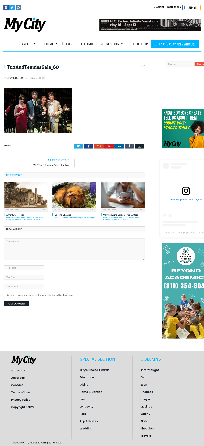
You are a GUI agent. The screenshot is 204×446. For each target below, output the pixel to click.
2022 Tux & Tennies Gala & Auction (51, 165)
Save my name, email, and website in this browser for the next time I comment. (40, 295)
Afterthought (149, 370)
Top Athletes (89, 421)
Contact (17, 385)
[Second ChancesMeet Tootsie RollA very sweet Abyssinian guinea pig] (74, 196)
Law (82, 399)
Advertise (18, 378)
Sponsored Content (18, 78)
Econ (143, 385)
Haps (69, 44)
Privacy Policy (20, 400)
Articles (27, 44)
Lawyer (145, 399)
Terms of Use (20, 392)
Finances (146, 392)
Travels (145, 436)
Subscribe (18, 370)
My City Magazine (172, 232)
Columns (49, 44)
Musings (146, 406)
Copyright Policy (22, 407)
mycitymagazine (192, 232)
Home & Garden (91, 392)
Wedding (86, 428)
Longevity (86, 406)
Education (87, 377)
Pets (83, 414)
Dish (143, 377)
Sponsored (86, 44)
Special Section (110, 44)
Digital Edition (139, 44)
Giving (84, 385)
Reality (145, 414)
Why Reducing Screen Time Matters (121, 217)
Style (143, 421)
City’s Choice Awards (94, 370)
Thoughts (147, 428)
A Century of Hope (25, 217)
